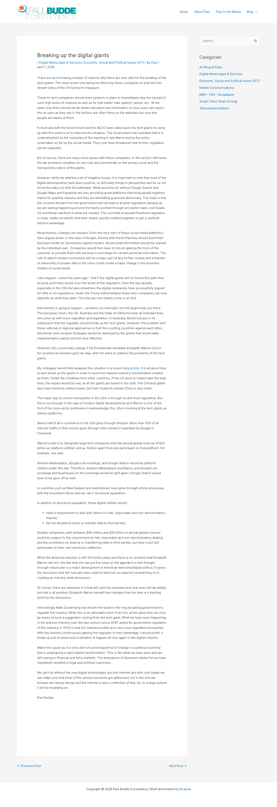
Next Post (178, 766)
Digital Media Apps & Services (60, 62)
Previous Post (29, 766)
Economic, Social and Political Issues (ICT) (114, 62)
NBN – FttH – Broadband (216, 95)
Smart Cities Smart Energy (218, 101)
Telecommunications (214, 108)
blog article (131, 368)
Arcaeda (185, 789)
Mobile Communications (216, 88)
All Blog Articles (210, 67)
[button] (255, 12)
